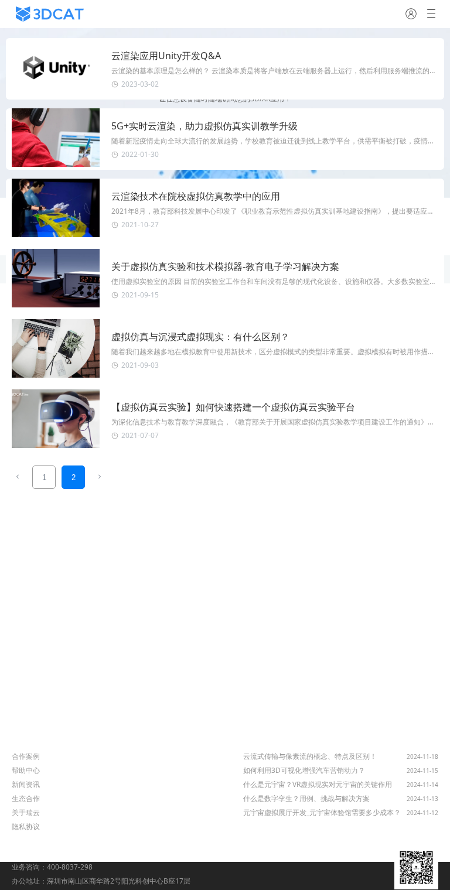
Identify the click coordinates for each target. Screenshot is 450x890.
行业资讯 (259, 740)
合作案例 (26, 756)
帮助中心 (26, 770)
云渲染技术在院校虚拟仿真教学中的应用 (195, 196)
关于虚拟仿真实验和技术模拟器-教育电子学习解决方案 (225, 266)
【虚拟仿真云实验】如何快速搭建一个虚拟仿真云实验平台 (233, 406)
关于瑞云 (26, 812)
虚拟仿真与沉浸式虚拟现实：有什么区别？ (200, 336)
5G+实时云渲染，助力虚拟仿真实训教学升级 (204, 125)
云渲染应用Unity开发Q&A (166, 55)
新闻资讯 (26, 784)
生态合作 (26, 798)
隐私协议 (26, 826)
